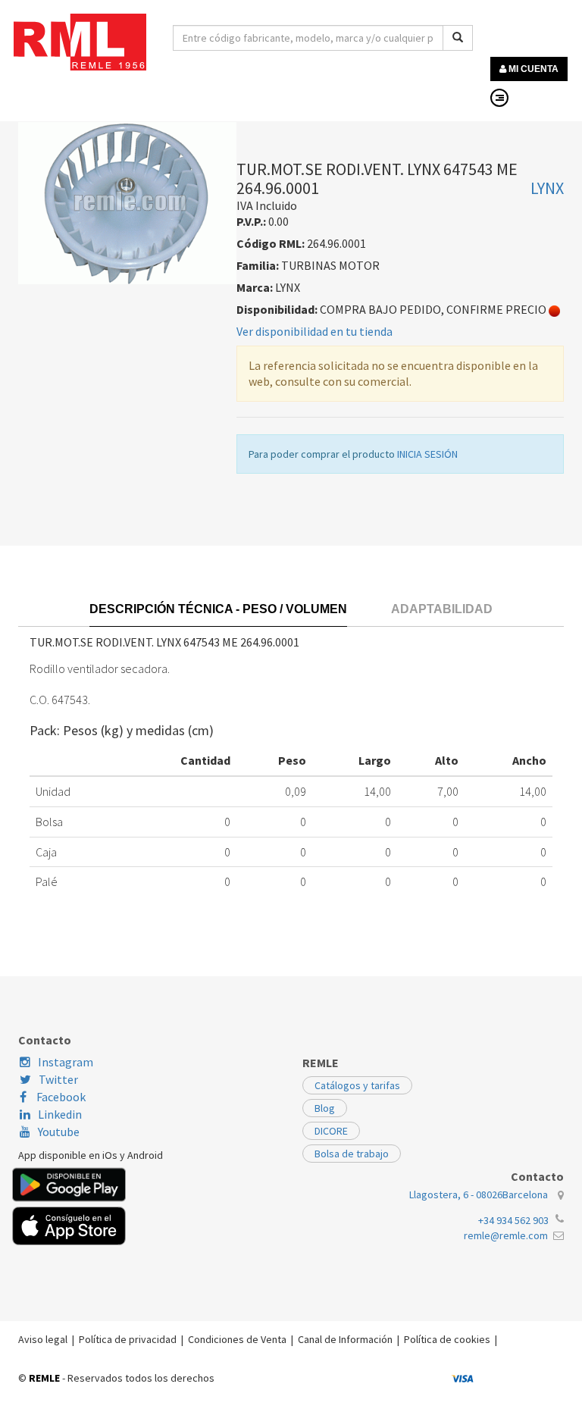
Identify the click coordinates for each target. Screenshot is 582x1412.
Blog (324, 1108)
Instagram (65, 1061)
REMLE (44, 1378)
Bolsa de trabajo (351, 1153)
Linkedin (60, 1114)
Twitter (58, 1079)
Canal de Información (345, 1339)
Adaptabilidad (442, 609)
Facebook (60, 1096)
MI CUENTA (532, 69)
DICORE (331, 1131)
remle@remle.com (506, 1235)
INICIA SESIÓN (427, 454)
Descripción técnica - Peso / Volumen (218, 609)
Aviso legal (42, 1339)
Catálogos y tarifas (357, 1085)
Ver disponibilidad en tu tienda (314, 331)
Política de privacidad (128, 1339)
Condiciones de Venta (237, 1339)
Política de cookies (447, 1339)
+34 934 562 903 (513, 1220)
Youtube (59, 1131)
